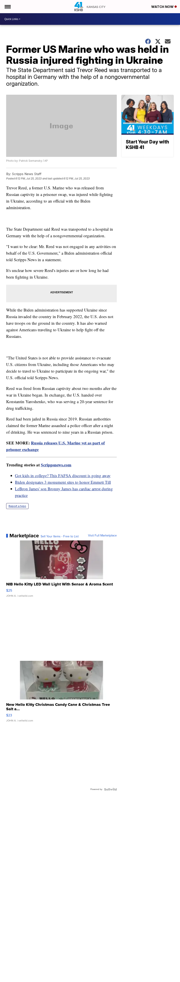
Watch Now (163, 7)
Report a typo (17, 506)
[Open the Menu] (7, 6)
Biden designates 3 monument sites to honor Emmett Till (63, 482)
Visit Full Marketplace (102, 535)
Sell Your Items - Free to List (60, 536)
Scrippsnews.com (56, 465)
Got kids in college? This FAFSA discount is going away (63, 475)
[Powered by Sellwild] (110, 789)
